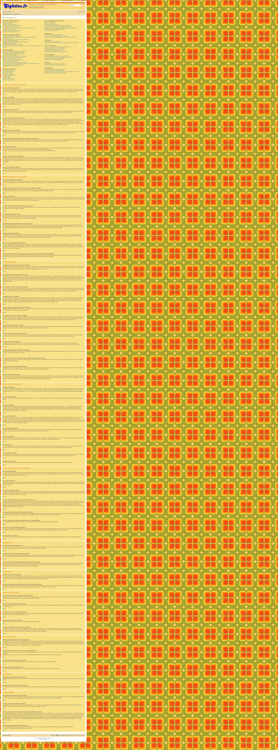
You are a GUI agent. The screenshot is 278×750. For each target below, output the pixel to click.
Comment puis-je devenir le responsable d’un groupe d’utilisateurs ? (58, 26)
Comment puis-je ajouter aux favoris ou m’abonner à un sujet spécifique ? (59, 57)
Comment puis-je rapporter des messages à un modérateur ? (15, 62)
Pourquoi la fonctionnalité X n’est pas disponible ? (54, 70)
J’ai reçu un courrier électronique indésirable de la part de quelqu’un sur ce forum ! (61, 37)
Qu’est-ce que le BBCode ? (8, 70)
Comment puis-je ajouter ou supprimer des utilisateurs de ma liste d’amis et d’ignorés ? (62, 42)
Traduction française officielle (42, 738)
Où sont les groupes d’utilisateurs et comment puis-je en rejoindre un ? (58, 25)
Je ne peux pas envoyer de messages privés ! (53, 34)
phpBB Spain (45, 739)
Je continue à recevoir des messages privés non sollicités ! (56, 36)
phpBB (40, 737)
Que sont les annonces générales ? (10, 75)
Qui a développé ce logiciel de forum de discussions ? (55, 69)
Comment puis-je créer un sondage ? (10, 54)
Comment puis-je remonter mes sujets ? (10, 65)
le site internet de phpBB (24, 218)
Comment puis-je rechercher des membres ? (53, 50)
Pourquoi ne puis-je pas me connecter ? (10, 26)
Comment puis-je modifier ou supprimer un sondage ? (13, 57)
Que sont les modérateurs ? (50, 23)
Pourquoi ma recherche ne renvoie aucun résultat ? (55, 48)
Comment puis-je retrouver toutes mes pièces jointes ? (55, 65)
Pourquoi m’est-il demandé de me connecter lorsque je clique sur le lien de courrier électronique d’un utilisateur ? (23, 46)
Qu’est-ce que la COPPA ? (8, 23)
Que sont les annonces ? (8, 76)
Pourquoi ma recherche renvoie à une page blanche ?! (55, 49)
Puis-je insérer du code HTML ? (9, 71)
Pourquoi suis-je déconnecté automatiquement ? (12, 30)
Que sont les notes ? (7, 77)
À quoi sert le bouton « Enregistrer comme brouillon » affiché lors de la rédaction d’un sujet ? (21, 63)
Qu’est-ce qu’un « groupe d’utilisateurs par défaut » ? (55, 29)
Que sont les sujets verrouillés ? (9, 78)
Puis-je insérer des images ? (8, 73)
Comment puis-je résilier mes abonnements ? (53, 59)
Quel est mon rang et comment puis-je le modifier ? (13, 44)
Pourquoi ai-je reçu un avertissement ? (10, 61)
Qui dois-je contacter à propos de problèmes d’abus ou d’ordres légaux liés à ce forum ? (62, 71)
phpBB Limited (36, 696)
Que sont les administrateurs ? (50, 21)
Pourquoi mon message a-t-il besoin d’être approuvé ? (13, 64)
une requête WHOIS (38, 714)
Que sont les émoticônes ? (8, 72)
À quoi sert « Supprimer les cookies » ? (10, 31)
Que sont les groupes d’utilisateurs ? (52, 24)
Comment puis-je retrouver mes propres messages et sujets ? (57, 51)
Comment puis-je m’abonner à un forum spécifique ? (55, 58)
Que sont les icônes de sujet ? (9, 80)
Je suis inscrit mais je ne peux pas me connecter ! (12, 25)
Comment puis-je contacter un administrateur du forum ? (56, 72)
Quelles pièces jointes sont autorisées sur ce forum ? (55, 63)
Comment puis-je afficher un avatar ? (10, 43)
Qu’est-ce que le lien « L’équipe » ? (51, 30)
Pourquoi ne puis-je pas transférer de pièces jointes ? (13, 59)
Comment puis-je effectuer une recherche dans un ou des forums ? (58, 46)
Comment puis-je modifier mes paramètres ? (11, 36)
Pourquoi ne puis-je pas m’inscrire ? (10, 24)
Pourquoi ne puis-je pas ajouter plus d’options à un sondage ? (15, 56)
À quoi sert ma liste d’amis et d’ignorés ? (52, 41)
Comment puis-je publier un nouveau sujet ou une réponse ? (15, 51)
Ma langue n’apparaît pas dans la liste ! (10, 40)
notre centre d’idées (76, 705)
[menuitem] (10, 12)
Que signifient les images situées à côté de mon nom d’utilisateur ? (16, 42)
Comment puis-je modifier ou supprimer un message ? (13, 52)
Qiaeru (49, 738)
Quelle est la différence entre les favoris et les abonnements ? (57, 56)
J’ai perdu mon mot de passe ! (9, 29)
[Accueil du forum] (15, 5)
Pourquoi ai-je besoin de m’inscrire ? (10, 21)
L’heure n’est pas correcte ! (8, 38)
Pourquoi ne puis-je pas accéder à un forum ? (12, 58)
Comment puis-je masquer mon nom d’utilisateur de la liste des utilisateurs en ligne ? (19, 37)
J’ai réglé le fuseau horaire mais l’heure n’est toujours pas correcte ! (16, 39)
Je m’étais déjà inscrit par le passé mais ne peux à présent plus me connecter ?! (18, 28)
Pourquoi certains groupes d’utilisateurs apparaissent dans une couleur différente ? (61, 28)
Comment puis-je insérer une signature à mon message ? (14, 53)
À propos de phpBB (51, 698)
